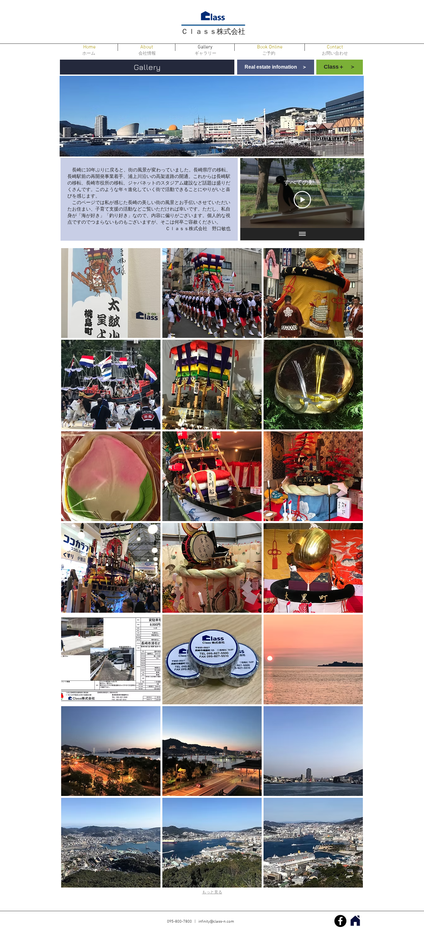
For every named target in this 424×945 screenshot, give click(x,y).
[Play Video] (302, 199)
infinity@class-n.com (216, 921)
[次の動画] (351, 193)
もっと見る (212, 892)
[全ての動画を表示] (302, 234)
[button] (110, 293)
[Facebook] (340, 921)
